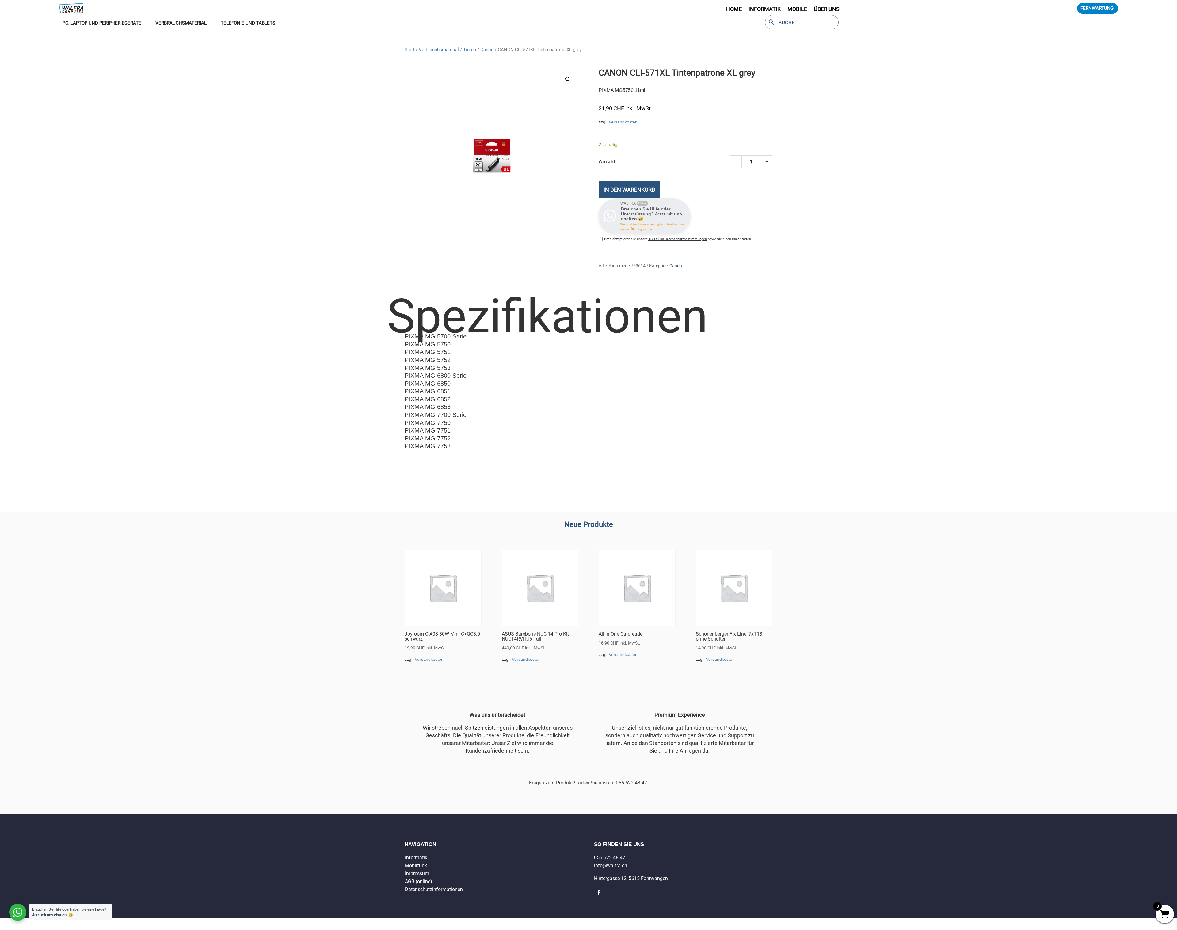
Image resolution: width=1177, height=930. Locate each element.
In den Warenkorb (629, 190)
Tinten (469, 49)
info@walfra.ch (610, 865)
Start (409, 49)
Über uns (827, 9)
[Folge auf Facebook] (599, 893)
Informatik (416, 857)
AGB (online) (418, 881)
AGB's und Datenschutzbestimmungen (677, 239)
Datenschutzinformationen (434, 889)
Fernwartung (1097, 8)
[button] (567, 79)
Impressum (417, 873)
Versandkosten (623, 121)
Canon (486, 49)
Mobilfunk (416, 865)
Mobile (797, 9)
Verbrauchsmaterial (439, 49)
